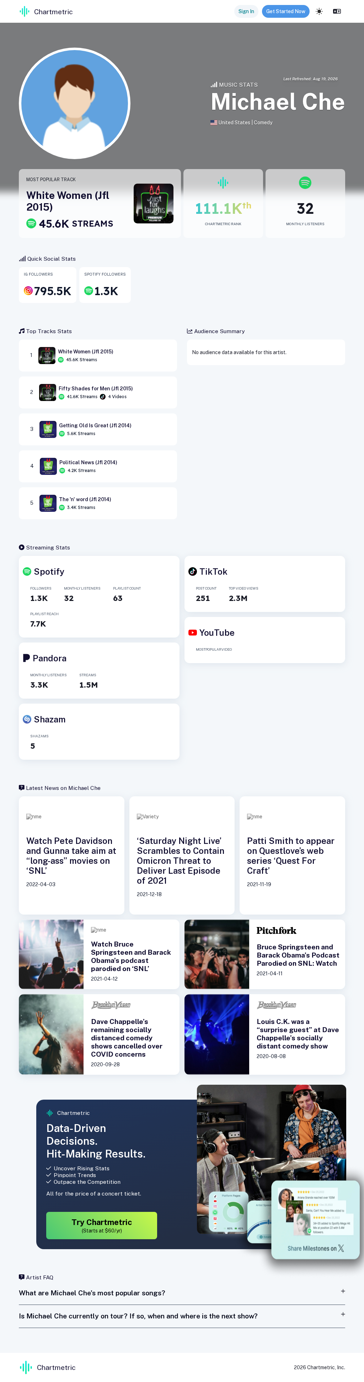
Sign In (246, 11)
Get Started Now (285, 11)
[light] (319, 11)
